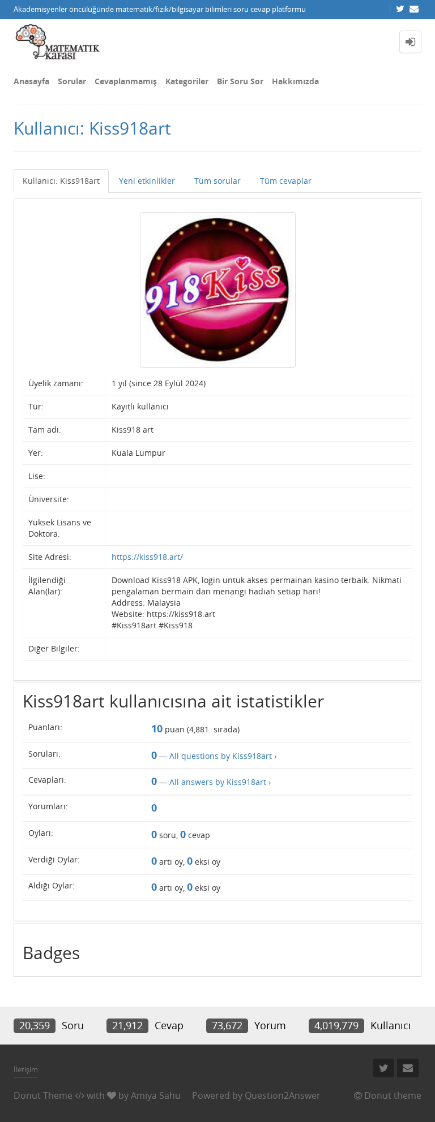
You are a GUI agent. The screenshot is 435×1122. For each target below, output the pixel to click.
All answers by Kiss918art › (220, 781)
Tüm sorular (217, 180)
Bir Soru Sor (240, 81)
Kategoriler (186, 81)
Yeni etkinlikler (147, 180)
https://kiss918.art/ (147, 556)
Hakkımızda (295, 81)
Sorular (72, 81)
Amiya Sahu (156, 1095)
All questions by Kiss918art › (222, 755)
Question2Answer (283, 1095)
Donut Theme (43, 1095)
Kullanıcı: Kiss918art (61, 180)
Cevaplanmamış (126, 81)
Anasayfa (31, 81)
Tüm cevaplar (286, 180)
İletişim (26, 1069)
